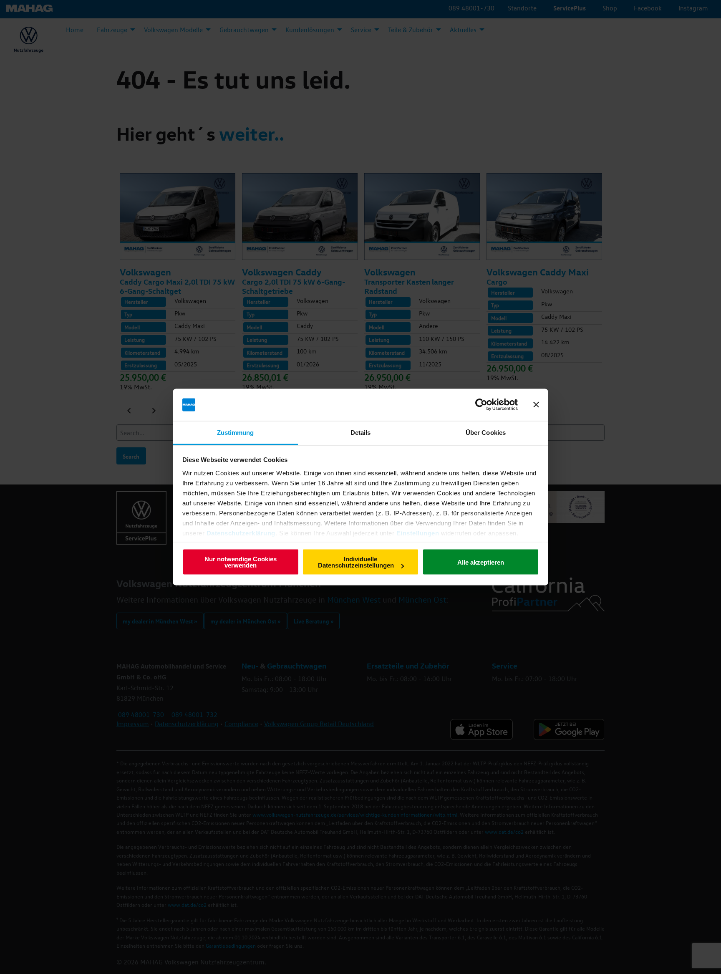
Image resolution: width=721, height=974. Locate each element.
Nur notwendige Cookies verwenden (240, 562)
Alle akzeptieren (480, 561)
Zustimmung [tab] (235, 432)
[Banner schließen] (536, 405)
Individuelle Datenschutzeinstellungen (356, 562)
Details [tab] (360, 432)
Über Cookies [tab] (486, 432)
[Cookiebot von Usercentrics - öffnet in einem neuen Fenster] (481, 405)
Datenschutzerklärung (241, 532)
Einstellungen (417, 532)
